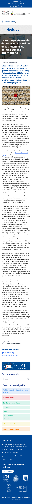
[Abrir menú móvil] (29, 13)
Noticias (13, 21)
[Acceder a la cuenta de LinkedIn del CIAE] (21, 6)
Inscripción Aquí (9, 353)
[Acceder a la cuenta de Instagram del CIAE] (18, 6)
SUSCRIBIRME (8, 471)
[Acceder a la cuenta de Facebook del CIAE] (10, 6)
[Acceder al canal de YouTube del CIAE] (16, 6)
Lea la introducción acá (11, 355)
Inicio (7, 21)
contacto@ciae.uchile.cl (11, 452)
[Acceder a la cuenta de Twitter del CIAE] (13, 6)
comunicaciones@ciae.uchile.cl (14, 456)
